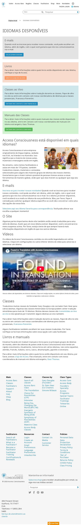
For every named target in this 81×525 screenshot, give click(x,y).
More (58, 4)
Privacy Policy (66, 447)
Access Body (65, 383)
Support (10, 389)
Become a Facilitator (11, 448)
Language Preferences (29, 451)
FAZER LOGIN (64, 7)
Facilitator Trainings (65, 400)
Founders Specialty (64, 387)
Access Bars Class (29, 386)
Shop (53, 4)
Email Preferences (29, 446)
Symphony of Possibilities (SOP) (30, 419)
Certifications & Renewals (13, 458)
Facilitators (45, 4)
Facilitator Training (11, 453)
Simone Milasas (49, 390)
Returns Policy (66, 460)
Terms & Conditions (65, 451)
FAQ (8, 394)
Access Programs (64, 392)
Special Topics (66, 396)
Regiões (29, 4)
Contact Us (47, 437)
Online (63, 406)
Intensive (28, 400)
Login (26, 437)
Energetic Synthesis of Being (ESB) (30, 412)
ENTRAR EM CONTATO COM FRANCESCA (21, 104)
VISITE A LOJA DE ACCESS (15, 78)
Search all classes (28, 381)
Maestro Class (30, 425)
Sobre (11, 4)
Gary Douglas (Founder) (48, 381)
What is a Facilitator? (11, 443)
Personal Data (66, 437)
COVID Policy (66, 463)
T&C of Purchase (64, 456)
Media (45, 440)
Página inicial (12, 20)
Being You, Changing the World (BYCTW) (31, 405)
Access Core (65, 380)
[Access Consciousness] (3, 4)
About (9, 391)
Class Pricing (66, 465)
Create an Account (28, 441)
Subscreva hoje (35, 480)
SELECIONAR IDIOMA (14, 55)
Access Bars (19, 4)
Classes (36, 4)
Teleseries (64, 404)
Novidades (66, 4)
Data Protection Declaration (65, 442)
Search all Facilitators (11, 438)
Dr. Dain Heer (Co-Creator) (48, 386)
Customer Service (46, 444)
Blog (8, 400)
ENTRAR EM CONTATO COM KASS (18, 129)
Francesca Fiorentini (22, 324)
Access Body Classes (30, 428)
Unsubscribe (30, 455)
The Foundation (31, 390)
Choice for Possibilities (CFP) (29, 395)
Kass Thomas (53, 359)
